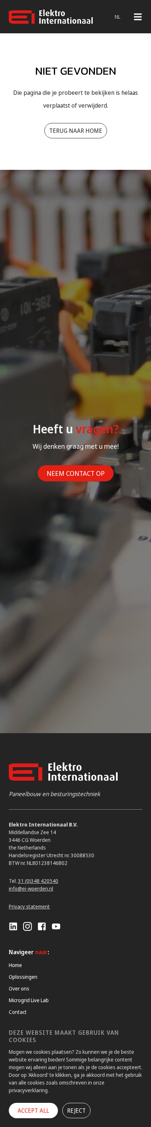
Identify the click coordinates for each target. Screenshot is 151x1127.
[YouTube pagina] (56, 926)
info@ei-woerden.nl (31, 888)
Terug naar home (75, 131)
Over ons (19, 988)
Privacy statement (29, 906)
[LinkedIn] (13, 926)
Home (15, 965)
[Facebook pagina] (41, 926)
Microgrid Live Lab (29, 1000)
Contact (18, 1011)
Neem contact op (76, 473)
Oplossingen (23, 976)
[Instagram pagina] (27, 926)
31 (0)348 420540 (38, 880)
